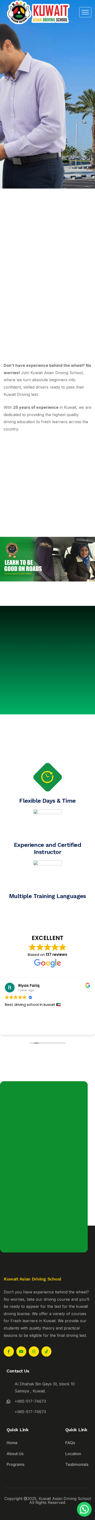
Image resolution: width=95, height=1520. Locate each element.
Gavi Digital (66, 1507)
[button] (84, 1509)
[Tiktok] (46, 1351)
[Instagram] (34, 1351)
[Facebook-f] (9, 1351)
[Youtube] (21, 1351)
